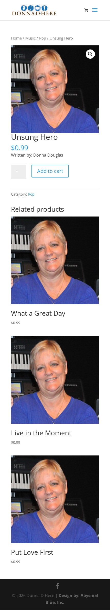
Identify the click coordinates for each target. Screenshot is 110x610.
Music (30, 38)
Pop (42, 38)
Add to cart (50, 171)
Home (16, 38)
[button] (90, 54)
